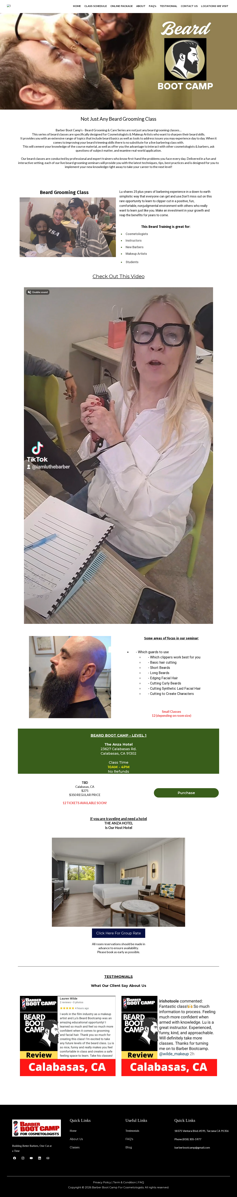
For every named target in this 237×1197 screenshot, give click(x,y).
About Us (76, 1139)
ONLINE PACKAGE (121, 6)
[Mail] (48, 1158)
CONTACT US (189, 6)
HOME (77, 6)
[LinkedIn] (39, 1158)
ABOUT (140, 6)
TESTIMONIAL (168, 6)
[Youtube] (31, 1158)
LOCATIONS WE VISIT (214, 6)
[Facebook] (14, 1158)
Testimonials (132, 1130)
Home (73, 1130)
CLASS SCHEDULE (95, 6)
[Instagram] (23, 1158)
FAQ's (152, 6)
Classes (74, 1147)
